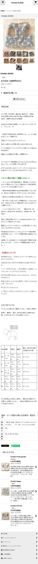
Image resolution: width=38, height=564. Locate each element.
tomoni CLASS (17, 3)
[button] (3, 3)
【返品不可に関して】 (10, 93)
